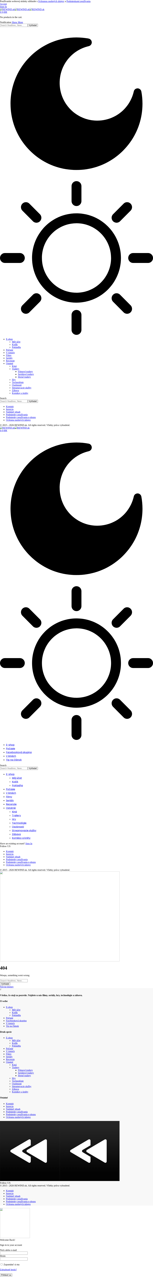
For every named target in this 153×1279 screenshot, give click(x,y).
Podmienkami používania (78, 1)
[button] (3, 4)
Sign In (28, 843)
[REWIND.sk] (22, 9)
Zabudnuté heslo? (8, 1269)
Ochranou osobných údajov (51, 1)
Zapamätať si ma (11, 1264)
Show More (17, 22)
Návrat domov (7, 986)
